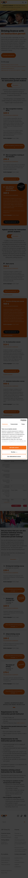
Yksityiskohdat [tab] (14, 424)
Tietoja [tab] (23, 424)
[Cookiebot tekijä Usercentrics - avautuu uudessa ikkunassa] (20, 420)
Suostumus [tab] (5, 424)
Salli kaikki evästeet (14, 447)
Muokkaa (13, 452)
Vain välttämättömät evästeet (14, 456)
